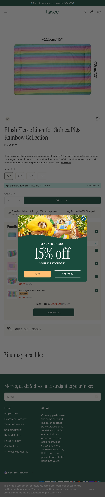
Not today (67, 273)
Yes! (37, 274)
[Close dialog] (83, 219)
